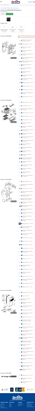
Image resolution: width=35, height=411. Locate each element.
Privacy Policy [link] (29, 403)
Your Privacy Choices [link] (30, 404)
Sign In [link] (10, 403)
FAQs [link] (1, 405)
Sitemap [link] (19, 405)
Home (2, 7)
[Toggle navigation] (1, 1)
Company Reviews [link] (20, 404)
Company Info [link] (20, 403)
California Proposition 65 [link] (30, 406)
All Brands (5, 7)
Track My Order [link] (3, 404)
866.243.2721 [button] (30, 1)
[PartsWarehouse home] (17, 1)
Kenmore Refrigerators (15, 7)
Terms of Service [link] (29, 405)
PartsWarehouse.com (17, 400)
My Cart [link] (10, 406)
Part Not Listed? (9, 14)
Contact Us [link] (2, 403)
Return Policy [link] (2, 406)
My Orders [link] (10, 404)
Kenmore (8, 7)
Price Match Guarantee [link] (4, 407)
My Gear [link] (10, 405)
